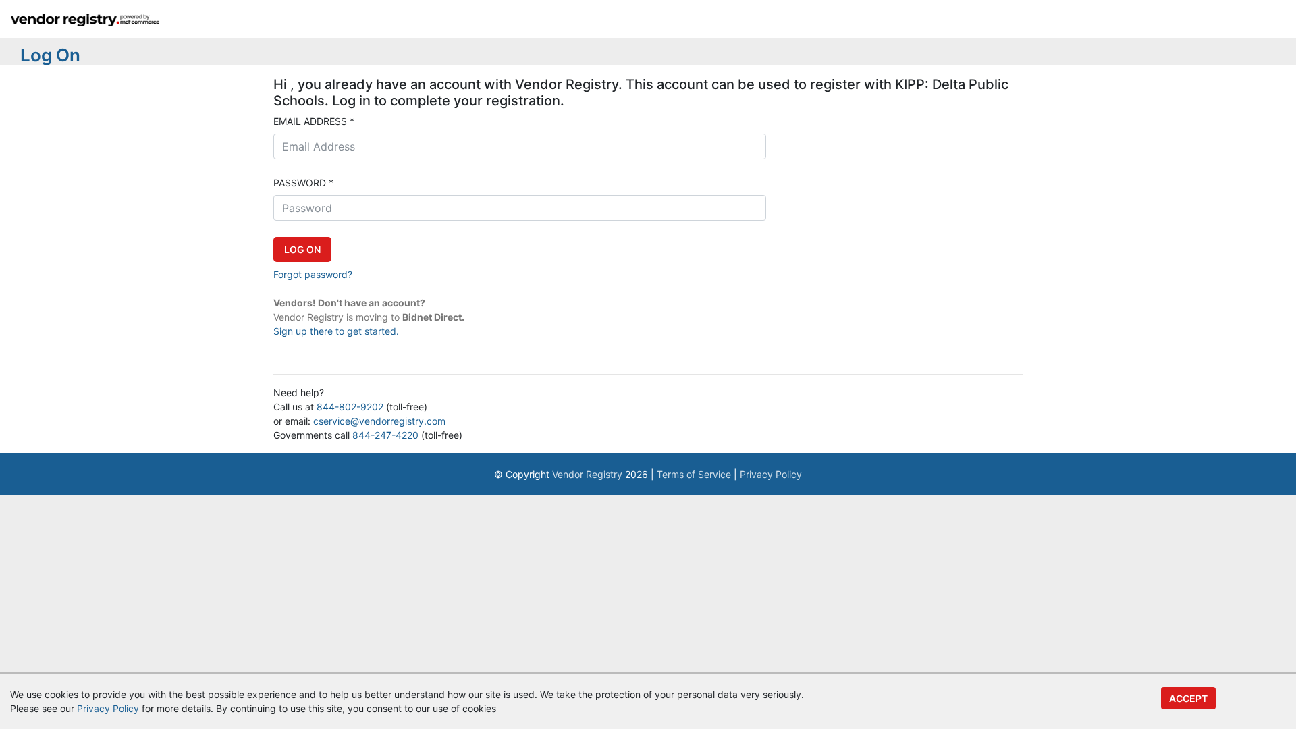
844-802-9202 (350, 406)
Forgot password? (312, 274)
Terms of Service (694, 474)
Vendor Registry (587, 474)
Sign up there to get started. (336, 331)
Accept (1188, 698)
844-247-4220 (385, 435)
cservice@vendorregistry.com (379, 421)
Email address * (313, 121)
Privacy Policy (771, 474)
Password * (303, 182)
